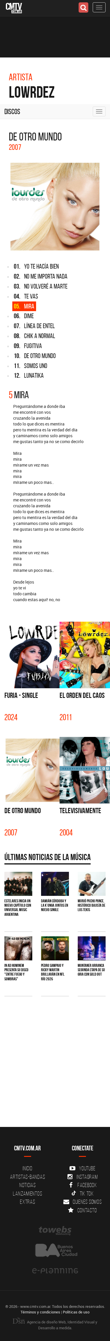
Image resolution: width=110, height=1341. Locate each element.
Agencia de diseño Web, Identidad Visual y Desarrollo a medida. (61, 1324)
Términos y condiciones (40, 1312)
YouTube (87, 1168)
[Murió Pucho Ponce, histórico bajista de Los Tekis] (92, 884)
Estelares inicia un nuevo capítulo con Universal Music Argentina (17, 907)
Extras (27, 1201)
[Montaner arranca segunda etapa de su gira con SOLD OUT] (92, 948)
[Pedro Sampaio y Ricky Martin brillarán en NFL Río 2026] (55, 948)
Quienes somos (87, 1201)
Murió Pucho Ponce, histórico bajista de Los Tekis (91, 905)
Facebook (87, 1185)
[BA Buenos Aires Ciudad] (55, 1250)
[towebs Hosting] (55, 1231)
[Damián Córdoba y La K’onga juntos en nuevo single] (55, 884)
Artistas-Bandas (27, 1177)
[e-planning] (55, 1271)
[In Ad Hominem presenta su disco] (18, 948)
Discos (12, 111)
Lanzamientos (27, 1193)
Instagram (87, 1177)
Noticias (27, 1185)
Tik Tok (87, 1193)
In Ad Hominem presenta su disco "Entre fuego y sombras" (16, 972)
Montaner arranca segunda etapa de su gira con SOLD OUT (91, 970)
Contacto (87, 1210)
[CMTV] (14, 7)
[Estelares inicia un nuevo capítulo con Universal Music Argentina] (18, 884)
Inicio (28, 1168)
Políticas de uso (76, 1312)
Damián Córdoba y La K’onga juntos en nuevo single (54, 905)
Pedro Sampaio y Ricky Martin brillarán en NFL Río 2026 (53, 972)
